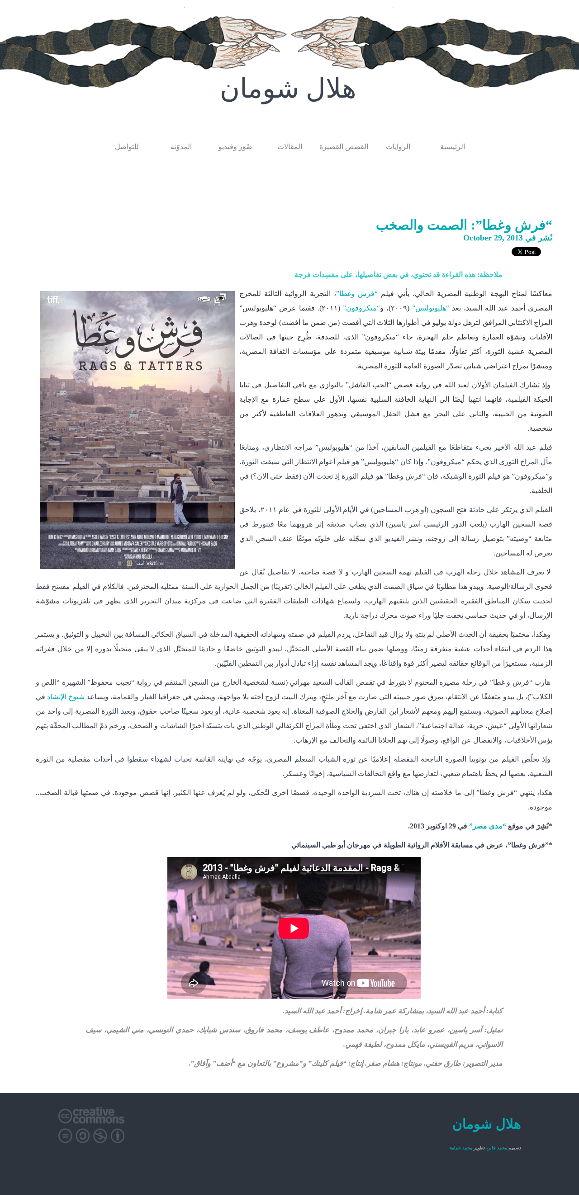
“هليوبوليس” (430, 308)
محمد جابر (497, 1147)
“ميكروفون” (361, 308)
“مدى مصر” (487, 826)
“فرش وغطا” (357, 293)
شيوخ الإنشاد (66, 697)
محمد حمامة (461, 1147)
